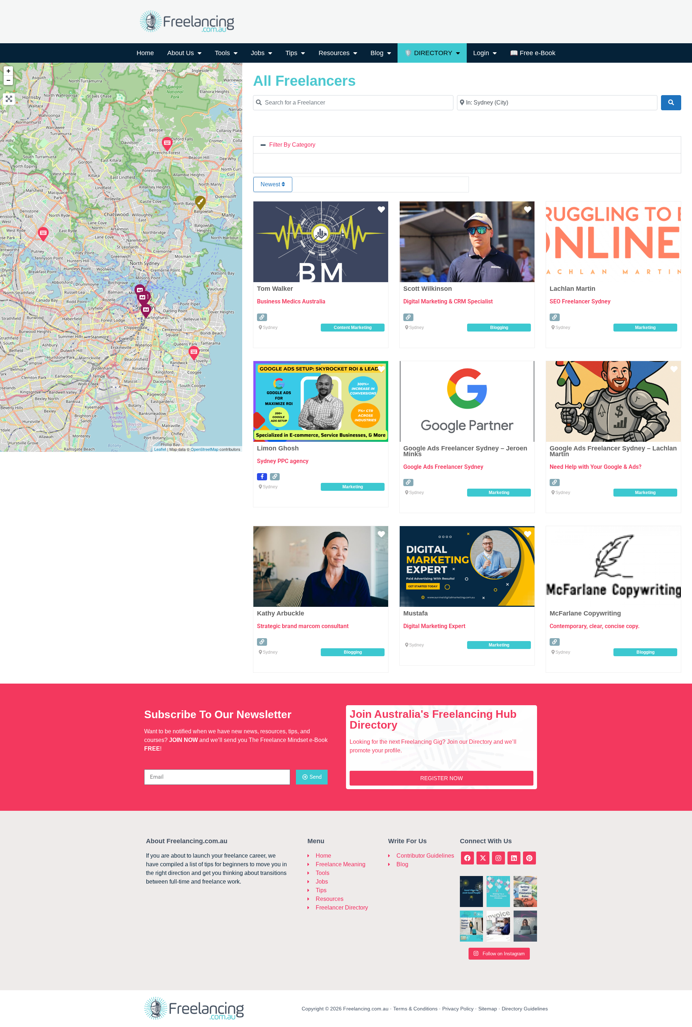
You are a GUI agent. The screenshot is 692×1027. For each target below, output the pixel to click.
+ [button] (8, 71)
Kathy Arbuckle (280, 613)
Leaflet (160, 449)
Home (145, 53)
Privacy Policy (458, 1009)
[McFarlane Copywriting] (167, 144)
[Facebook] (467, 858)
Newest (271, 184)
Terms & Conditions (415, 1009)
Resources (334, 53)
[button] (467, 145)
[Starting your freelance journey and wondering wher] (525, 926)
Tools (222, 53)
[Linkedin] (513, 858)
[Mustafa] (146, 311)
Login (481, 53)
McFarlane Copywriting (585, 613)
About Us (180, 53)
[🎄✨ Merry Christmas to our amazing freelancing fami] (498, 891)
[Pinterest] (529, 858)
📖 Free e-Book (532, 53)
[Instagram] (498, 858)
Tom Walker (275, 288)
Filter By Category (292, 145)
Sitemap (487, 1009)
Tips (291, 53)
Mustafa (415, 613)
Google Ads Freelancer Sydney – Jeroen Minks (465, 451)
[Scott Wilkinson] (43, 234)
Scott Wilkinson (427, 288)
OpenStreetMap (204, 449)
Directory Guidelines (525, 1009)
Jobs (258, 53)
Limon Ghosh (278, 448)
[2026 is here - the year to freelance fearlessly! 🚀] (471, 891)
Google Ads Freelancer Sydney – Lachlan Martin (613, 451)
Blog (377, 53)
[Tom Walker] (200, 203)
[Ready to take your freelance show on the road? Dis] (471, 926)
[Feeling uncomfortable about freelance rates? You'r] (525, 891)
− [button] (8, 80)
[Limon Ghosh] (142, 298)
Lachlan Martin (572, 288)
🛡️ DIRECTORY (428, 53)
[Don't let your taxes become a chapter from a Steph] (498, 926)
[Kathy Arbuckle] (194, 353)
